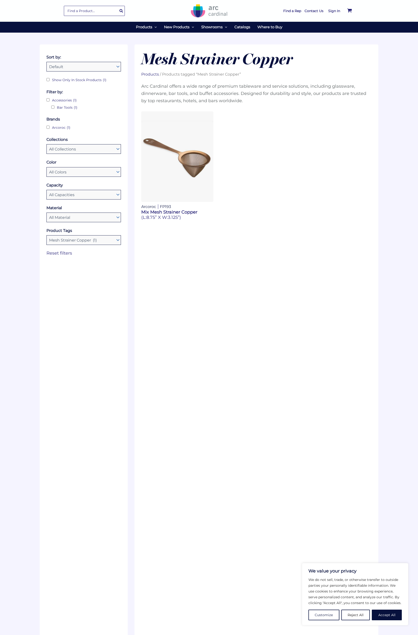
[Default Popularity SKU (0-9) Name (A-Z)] (83, 66)
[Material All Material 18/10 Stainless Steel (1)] (83, 217)
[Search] (121, 11)
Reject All (356, 615)
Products (150, 74)
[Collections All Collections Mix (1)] (83, 149)
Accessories (64, 100)
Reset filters (59, 253)
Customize (324, 615)
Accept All (387, 615)
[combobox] (94, 11)
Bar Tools (67, 107)
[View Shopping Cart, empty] (349, 10)
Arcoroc (61, 127)
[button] (154, 27)
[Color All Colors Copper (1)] (83, 172)
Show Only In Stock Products (79, 80)
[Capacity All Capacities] (83, 195)
